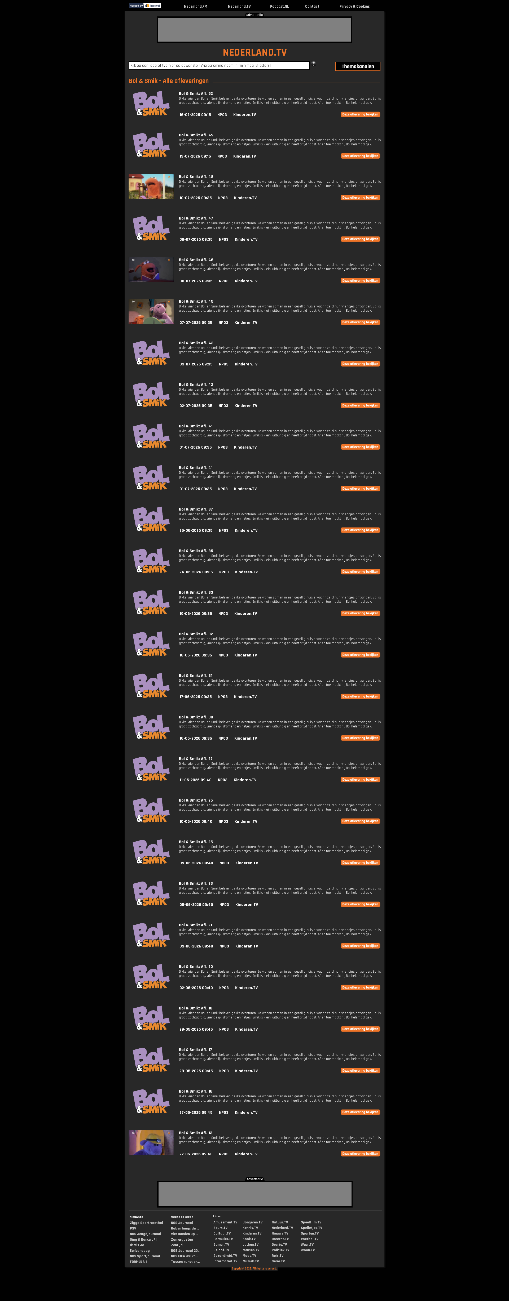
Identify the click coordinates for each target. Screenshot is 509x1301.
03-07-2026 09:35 (196, 364)
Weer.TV (307, 1244)
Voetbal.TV (309, 1239)
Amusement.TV (225, 1222)
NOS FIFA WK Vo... (184, 1256)
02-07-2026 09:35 (195, 406)
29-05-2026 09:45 (196, 1029)
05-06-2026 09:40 (196, 904)
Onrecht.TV (280, 1239)
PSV (133, 1228)
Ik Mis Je (137, 1245)
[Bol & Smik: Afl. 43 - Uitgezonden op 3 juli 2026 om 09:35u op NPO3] (151, 364)
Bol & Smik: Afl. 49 (196, 135)
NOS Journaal (182, 1222)
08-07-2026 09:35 (196, 281)
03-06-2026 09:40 (196, 946)
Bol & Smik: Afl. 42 (196, 384)
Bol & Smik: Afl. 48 (196, 177)
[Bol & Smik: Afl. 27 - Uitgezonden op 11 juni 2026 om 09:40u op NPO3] (151, 780)
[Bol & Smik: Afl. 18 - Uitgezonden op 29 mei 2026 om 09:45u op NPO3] (151, 1029)
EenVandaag (140, 1250)
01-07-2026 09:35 (195, 447)
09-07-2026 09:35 (196, 239)
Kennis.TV (250, 1228)
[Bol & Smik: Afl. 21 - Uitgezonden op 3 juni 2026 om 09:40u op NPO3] (151, 946)
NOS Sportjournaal (145, 1256)
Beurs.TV (220, 1228)
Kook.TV (249, 1239)
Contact (312, 6)
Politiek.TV (280, 1250)
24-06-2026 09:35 (196, 572)
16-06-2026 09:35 (195, 738)
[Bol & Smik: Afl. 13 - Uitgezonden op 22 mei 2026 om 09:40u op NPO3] (151, 1154)
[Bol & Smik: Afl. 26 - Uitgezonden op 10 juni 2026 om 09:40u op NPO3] (151, 821)
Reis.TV (277, 1255)
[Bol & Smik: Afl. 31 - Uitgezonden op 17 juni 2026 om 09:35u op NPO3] (151, 697)
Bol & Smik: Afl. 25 (196, 842)
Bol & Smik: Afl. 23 (196, 883)
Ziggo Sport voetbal (146, 1222)
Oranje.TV (279, 1244)
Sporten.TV (310, 1233)
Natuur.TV (280, 1222)
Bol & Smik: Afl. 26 (196, 800)
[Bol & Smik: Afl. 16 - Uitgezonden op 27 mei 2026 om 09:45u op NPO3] (151, 1112)
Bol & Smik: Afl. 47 (196, 218)
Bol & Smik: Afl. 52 (196, 93)
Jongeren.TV (252, 1222)
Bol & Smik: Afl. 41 (196, 426)
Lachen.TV (250, 1244)
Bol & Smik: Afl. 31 (195, 675)
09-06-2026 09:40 (196, 863)
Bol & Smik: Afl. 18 (195, 1008)
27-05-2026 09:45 (196, 1112)
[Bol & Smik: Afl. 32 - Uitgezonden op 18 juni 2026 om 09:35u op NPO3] (151, 655)
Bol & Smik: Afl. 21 (195, 925)
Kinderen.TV (244, 115)
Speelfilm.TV (311, 1222)
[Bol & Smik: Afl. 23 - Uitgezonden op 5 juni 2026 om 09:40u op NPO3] (151, 904)
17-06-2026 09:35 (195, 697)
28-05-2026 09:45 (196, 1071)
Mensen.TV (251, 1250)
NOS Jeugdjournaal (145, 1234)
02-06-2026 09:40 (196, 988)
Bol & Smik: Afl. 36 (196, 551)
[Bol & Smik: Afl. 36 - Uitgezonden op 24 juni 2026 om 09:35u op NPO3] (151, 572)
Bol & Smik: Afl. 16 (195, 1091)
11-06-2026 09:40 (195, 780)
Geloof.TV (221, 1250)
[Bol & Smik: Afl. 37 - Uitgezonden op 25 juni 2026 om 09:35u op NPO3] (151, 530)
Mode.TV (249, 1255)
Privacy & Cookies (355, 6)
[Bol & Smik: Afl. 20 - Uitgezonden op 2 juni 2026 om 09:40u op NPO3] (151, 988)
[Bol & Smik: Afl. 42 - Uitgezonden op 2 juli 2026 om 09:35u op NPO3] (151, 406)
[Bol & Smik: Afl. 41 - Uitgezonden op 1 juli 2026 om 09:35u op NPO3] (151, 447)
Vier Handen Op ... (184, 1234)
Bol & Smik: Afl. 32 (196, 634)
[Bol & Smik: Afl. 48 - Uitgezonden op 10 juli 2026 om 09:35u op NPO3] (151, 198)
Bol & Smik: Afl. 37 (196, 509)
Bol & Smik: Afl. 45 (196, 301)
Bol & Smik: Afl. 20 (196, 966)
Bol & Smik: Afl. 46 (196, 260)
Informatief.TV (225, 1261)
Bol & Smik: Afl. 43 (196, 343)
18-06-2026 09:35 (195, 655)
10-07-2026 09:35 (195, 198)
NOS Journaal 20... (185, 1250)
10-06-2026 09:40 (195, 821)
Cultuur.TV (222, 1233)
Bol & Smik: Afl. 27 (196, 759)
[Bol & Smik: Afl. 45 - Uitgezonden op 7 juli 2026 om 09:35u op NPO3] (151, 322)
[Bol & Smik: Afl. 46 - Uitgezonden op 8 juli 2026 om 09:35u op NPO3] (151, 281)
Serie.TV (278, 1261)
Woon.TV (308, 1250)
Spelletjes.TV (311, 1228)
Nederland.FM (195, 6)
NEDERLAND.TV (255, 52)
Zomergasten (182, 1239)
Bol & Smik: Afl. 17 (195, 1050)
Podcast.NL (279, 6)
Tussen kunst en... (185, 1261)
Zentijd (177, 1245)
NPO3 (222, 115)
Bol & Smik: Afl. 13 (195, 1133)
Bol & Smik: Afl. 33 (196, 592)
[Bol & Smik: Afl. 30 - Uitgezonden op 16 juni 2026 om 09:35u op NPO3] (151, 738)
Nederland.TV (239, 6)
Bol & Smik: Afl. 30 (196, 717)
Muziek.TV (251, 1261)
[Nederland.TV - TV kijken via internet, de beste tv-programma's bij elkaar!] (165, 7)
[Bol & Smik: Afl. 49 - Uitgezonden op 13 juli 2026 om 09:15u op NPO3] (151, 156)
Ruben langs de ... (185, 1228)
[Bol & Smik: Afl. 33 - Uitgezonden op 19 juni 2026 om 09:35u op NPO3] (151, 613)
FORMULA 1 (138, 1261)
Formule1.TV (223, 1239)
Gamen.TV (221, 1244)
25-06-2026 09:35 (196, 530)
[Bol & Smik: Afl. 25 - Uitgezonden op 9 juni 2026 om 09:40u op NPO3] (151, 863)
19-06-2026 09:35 (195, 613)
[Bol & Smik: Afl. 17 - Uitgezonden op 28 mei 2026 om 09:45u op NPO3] (151, 1071)
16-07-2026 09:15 (195, 115)
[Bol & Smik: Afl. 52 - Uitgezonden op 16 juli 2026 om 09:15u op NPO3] (151, 115)
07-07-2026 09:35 (195, 322)
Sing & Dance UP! (143, 1239)
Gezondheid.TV (225, 1255)
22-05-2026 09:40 (196, 1154)
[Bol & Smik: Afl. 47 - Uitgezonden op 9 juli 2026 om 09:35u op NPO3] (151, 239)
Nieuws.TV (280, 1233)
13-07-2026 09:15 (195, 156)
